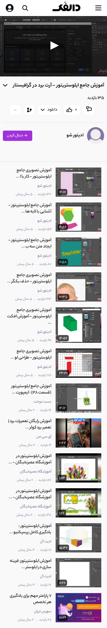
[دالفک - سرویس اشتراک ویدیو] (71, 8)
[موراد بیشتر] (15, 110)
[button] (53, 45)
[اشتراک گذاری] (29, 110)
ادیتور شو (75, 135)
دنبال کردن (15, 136)
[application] (53, 46)
